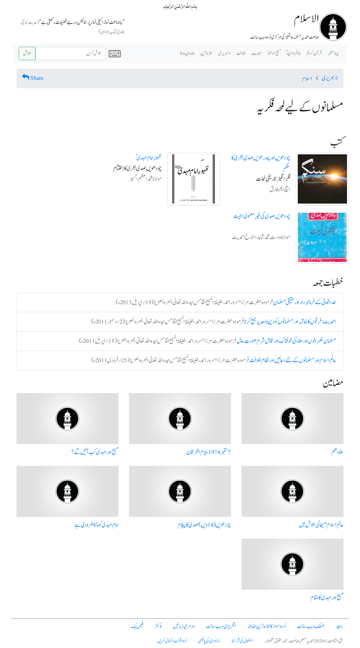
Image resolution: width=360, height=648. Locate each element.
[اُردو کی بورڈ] (115, 53)
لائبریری (224, 53)
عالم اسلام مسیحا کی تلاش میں (321, 525)
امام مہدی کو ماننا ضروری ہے (96, 525)
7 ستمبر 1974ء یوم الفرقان (208, 452)
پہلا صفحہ (333, 53)
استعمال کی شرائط (242, 641)
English (187, 53)
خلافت (241, 53)
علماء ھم (337, 452)
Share (37, 78)
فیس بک (137, 626)
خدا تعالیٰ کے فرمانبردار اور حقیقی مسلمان (304, 302)
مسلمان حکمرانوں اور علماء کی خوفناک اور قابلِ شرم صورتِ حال (286, 341)
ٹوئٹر (158, 626)
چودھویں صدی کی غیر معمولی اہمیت (261, 216)
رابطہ (339, 626)
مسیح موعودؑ (274, 53)
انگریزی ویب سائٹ (221, 626)
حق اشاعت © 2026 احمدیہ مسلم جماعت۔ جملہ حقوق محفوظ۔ (303, 641)
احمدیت (256, 53)
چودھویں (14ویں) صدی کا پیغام (204, 525)
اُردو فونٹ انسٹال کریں (172, 641)
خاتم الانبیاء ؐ (294, 53)
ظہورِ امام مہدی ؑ (149, 158)
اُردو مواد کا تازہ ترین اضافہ (266, 626)
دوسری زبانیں (184, 626)
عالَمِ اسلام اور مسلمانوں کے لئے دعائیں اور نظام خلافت (292, 360)
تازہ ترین (206, 53)
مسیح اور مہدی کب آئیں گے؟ (94, 452)
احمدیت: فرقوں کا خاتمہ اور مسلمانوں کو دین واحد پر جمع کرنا (290, 322)
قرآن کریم (314, 53)
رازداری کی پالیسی (209, 641)
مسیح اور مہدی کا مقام (326, 598)
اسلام (307, 79)
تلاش (27, 53)
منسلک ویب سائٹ (310, 626)
